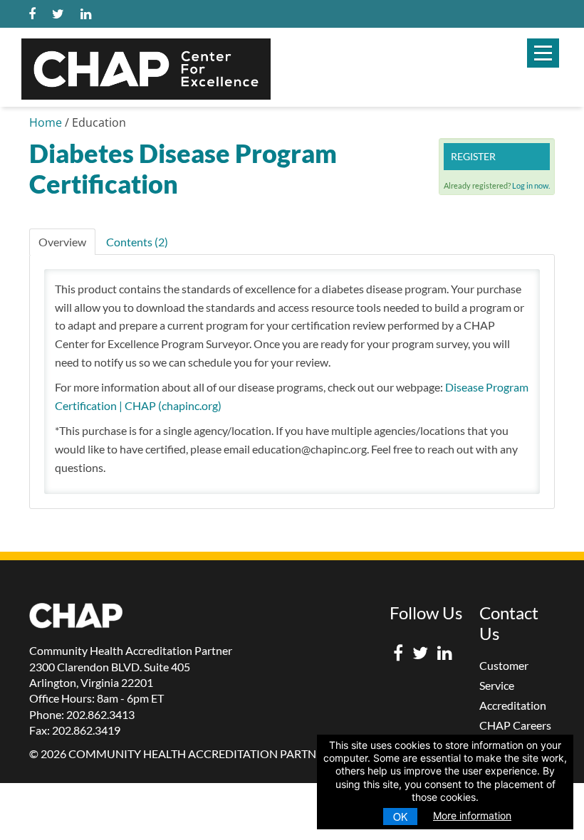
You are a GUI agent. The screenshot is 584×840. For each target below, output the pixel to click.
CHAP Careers (515, 725)
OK (400, 816)
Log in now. (531, 185)
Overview (62, 241)
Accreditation (512, 705)
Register (473, 156)
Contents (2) (137, 241)
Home (45, 122)
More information (472, 815)
